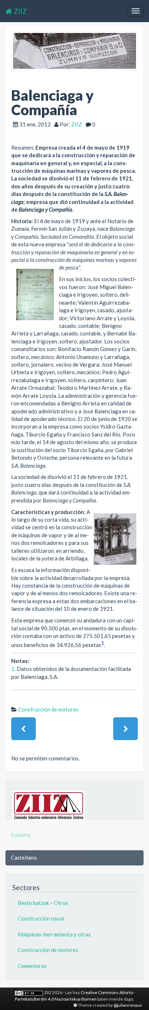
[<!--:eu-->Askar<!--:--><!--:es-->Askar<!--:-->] (23, 728)
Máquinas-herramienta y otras (54, 934)
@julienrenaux (128, 1005)
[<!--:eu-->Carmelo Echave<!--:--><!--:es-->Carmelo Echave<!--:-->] (125, 728)
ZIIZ (20, 11)
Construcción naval (41, 918)
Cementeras (32, 966)
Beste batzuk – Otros (43, 903)
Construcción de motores (48, 709)
